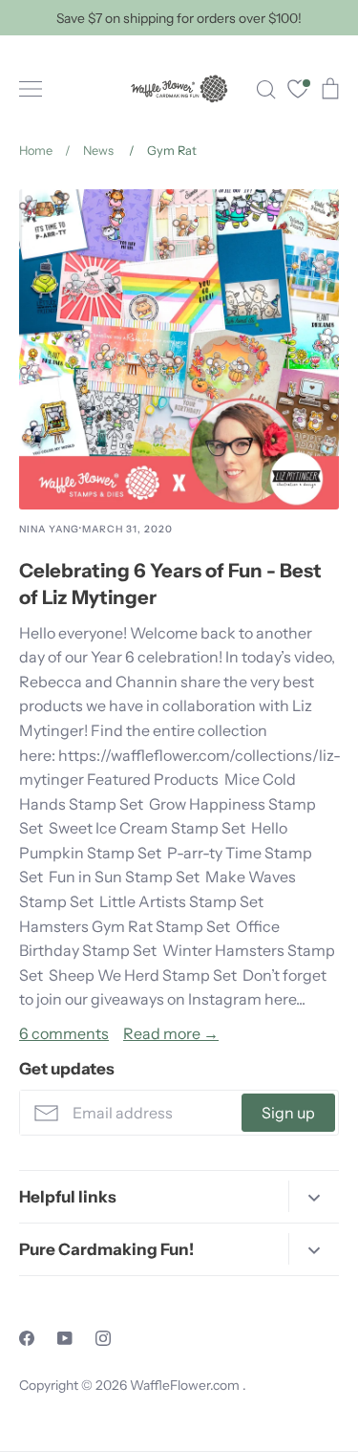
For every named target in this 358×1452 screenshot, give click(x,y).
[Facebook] (27, 1338)
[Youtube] (65, 1338)
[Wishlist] (297, 91)
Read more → (171, 1033)
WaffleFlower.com (186, 1385)
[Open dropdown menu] (313, 1196)
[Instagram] (103, 1338)
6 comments (64, 1033)
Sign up (288, 1112)
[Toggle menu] (31, 89)
